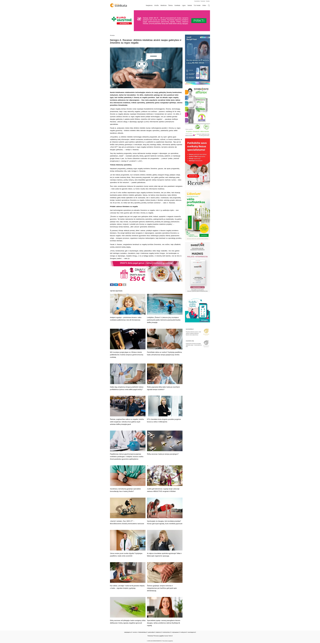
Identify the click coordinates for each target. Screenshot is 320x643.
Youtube (208, 1)
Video (204, 5)
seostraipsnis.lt (192, 632)
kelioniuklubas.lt (142, 632)
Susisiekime (197, 1)
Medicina (163, 5)
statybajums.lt (128, 632)
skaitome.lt (159, 632)
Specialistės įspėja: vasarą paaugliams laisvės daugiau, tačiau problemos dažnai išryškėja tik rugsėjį (163, 623)
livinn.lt (170, 635)
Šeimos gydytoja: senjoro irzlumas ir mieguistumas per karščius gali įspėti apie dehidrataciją (162, 588)
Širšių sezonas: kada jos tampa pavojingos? (163, 454)
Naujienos (149, 5)
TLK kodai (197, 5)
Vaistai (189, 5)
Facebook (203, 1)
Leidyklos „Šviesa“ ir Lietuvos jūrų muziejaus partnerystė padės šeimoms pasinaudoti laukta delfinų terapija (163, 320)
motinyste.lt (183, 632)
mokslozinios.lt (166, 632)
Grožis (156, 5)
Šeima (170, 5)
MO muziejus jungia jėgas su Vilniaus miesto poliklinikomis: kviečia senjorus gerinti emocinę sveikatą (126, 354)
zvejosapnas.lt (175, 632)
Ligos (184, 5)
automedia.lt (151, 632)
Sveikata (177, 5)
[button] (112, 284)
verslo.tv (135, 632)
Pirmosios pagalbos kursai (160, 635)
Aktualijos (112, 35)
